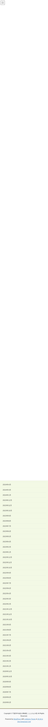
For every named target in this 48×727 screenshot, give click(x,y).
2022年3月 (7, 599)
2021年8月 (7, 630)
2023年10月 (7, 511)
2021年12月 (7, 609)
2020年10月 (7, 676)
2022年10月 (7, 568)
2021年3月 (7, 656)
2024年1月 (7, 495)
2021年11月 (7, 614)
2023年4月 (7, 542)
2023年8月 (7, 521)
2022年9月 (7, 573)
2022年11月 (7, 562)
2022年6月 (7, 588)
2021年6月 (7, 640)
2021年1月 (7, 666)
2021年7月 (7, 635)
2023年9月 (7, 516)
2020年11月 (7, 671)
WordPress (17, 719)
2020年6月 (7, 697)
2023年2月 (7, 547)
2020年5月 (7, 702)
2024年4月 (7, 485)
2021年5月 (7, 645)
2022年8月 (7, 578)
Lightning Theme (30, 719)
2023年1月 (7, 552)
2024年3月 (7, 490)
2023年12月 (7, 500)
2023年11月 (7, 505)
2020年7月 (7, 692)
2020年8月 (7, 687)
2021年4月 (7, 650)
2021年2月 (7, 661)
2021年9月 (7, 625)
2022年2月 (7, 604)
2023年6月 (7, 531)
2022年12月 (7, 557)
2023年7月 (7, 526)
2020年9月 (7, 682)
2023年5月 (7, 536)
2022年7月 (7, 583)
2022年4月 (7, 593)
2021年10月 (7, 619)
